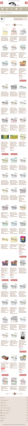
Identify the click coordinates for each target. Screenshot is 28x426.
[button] (1, 2)
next (21, 24)
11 (18, 24)
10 (16, 24)
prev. (7, 24)
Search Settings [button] (18, 19)
